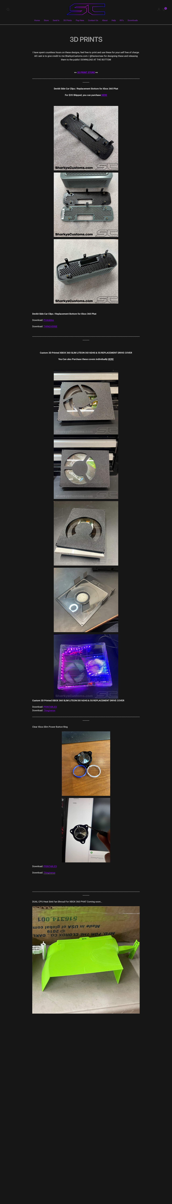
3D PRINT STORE (86, 72)
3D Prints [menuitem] (67, 20)
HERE (104, 95)
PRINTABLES (50, 706)
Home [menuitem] (37, 20)
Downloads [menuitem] (133, 20)
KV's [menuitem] (122, 20)
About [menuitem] (105, 20)
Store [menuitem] (46, 20)
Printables (49, 320)
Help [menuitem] (114, 20)
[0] (163, 9)
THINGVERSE (50, 326)
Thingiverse (49, 710)
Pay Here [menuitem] (80, 20)
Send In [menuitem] (56, 20)
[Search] (9, 9)
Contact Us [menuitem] (93, 20)
